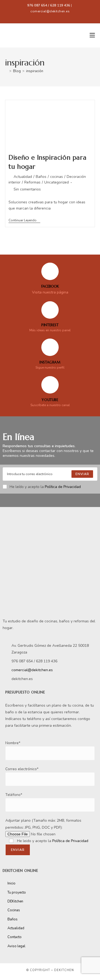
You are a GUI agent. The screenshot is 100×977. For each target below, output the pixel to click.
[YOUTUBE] (50, 385)
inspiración (34, 71)
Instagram (49, 362)
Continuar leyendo (24, 220)
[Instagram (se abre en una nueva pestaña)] (56, 16)
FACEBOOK (50, 286)
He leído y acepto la (45, 486)
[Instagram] (50, 347)
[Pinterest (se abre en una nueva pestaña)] (49, 16)
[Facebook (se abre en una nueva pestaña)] (39, 16)
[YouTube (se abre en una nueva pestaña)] (61, 16)
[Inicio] (6, 71)
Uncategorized (56, 182)
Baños (41, 176)
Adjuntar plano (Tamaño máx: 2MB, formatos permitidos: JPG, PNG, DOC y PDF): (43, 824)
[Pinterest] (50, 310)
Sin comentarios (27, 189)
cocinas (56, 176)
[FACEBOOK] (50, 271)
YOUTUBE (50, 400)
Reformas (32, 182)
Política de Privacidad (63, 486)
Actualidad (23, 176)
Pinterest (49, 325)
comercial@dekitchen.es (50, 11)
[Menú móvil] (92, 35)
